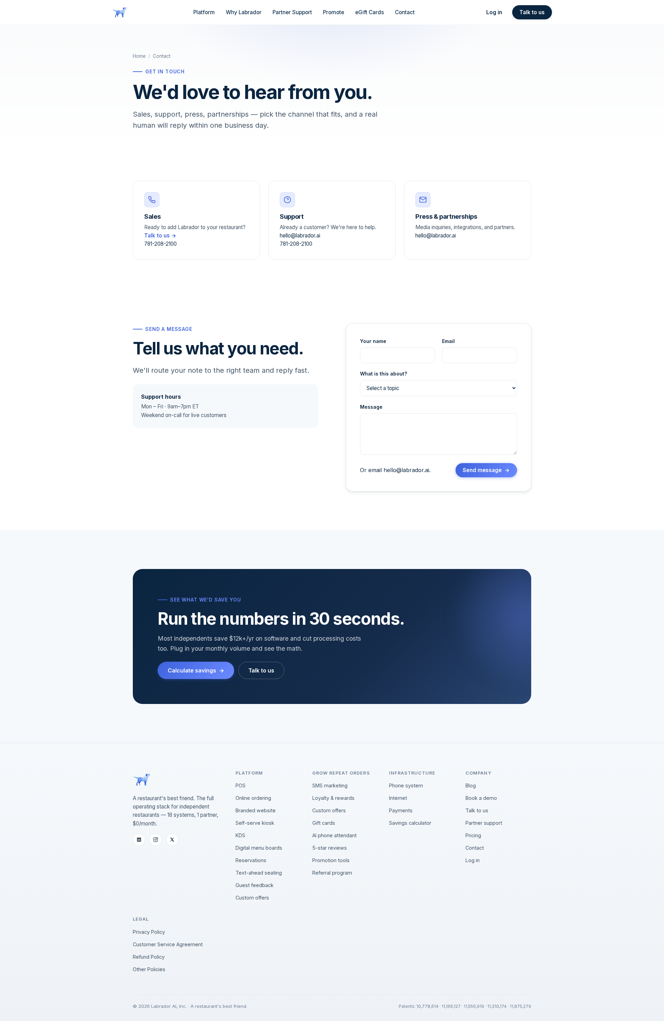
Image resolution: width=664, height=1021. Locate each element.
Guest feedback (255, 885)
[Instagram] (155, 839)
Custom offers (252, 898)
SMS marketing (330, 785)
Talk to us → (160, 235)
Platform (204, 12)
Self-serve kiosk (255, 823)
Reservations (251, 860)
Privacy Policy (149, 932)
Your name (373, 341)
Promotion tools (331, 860)
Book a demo (481, 798)
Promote (333, 12)
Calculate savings (192, 670)
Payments (401, 810)
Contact (405, 12)
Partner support (483, 823)
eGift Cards (369, 12)
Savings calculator (410, 823)
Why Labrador (243, 12)
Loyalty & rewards (333, 798)
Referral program (332, 873)
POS (241, 785)
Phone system (406, 785)
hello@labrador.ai (300, 235)
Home (139, 56)
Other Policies (149, 969)
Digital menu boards (259, 848)
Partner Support (292, 12)
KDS (240, 835)
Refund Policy (149, 957)
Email (448, 341)
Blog (470, 785)
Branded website (256, 810)
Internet (398, 798)
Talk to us (532, 12)
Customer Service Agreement (168, 944)
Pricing (473, 835)
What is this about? (383, 374)
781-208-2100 (160, 244)
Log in (494, 12)
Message (371, 407)
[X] (172, 839)
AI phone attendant (334, 835)
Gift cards (323, 823)
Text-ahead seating (259, 873)
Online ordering (253, 798)
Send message (482, 470)
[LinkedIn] (139, 839)
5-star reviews (329, 848)
